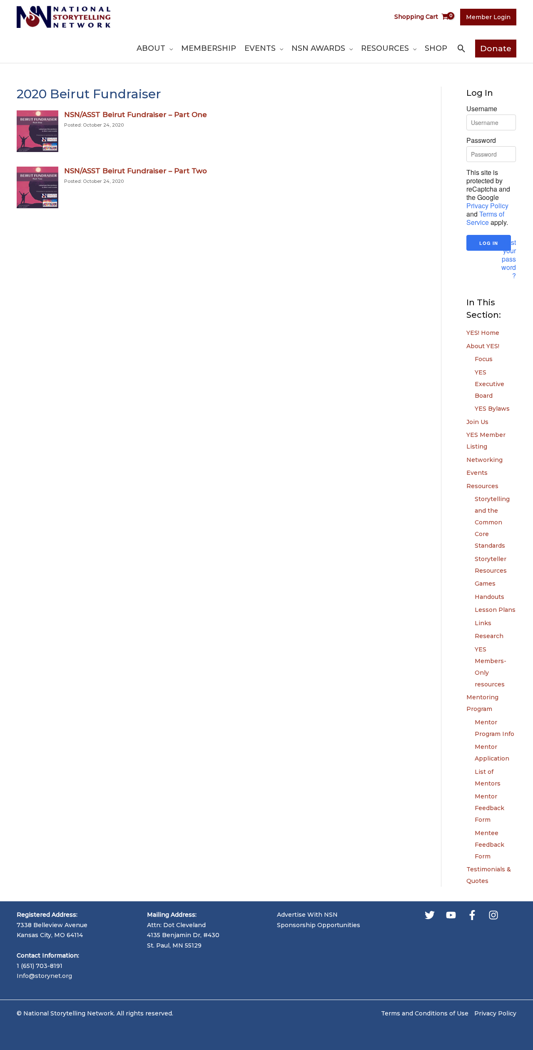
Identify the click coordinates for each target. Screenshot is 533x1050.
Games (485, 583)
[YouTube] (451, 915)
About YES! (482, 346)
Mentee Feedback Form (489, 844)
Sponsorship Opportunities (318, 925)
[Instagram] (493, 915)
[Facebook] (472, 915)
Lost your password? (508, 259)
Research (489, 636)
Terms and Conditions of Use (424, 1013)
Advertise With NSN (307, 914)
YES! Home (482, 333)
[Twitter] (430, 915)
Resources (482, 486)
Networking (484, 460)
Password (481, 140)
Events (477, 472)
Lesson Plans (495, 610)
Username (481, 108)
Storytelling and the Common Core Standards (492, 522)
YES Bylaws (492, 408)
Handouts (489, 597)
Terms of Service (485, 218)
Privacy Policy (487, 205)
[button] (169, 48)
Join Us (477, 422)
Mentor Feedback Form (489, 808)
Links (483, 623)
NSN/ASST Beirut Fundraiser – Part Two (135, 171)
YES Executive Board (489, 384)
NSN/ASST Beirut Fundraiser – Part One (135, 114)
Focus (484, 359)
